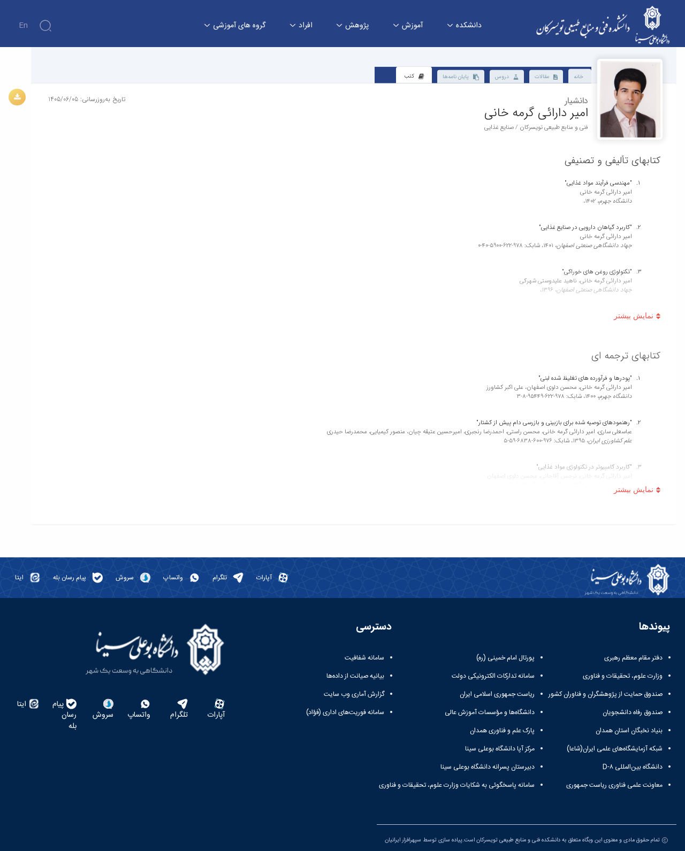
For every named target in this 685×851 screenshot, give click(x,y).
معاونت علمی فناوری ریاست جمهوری (614, 785)
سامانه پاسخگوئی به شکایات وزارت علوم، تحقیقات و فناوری (457, 785)
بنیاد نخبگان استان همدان (629, 730)
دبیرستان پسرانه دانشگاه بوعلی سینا (487, 767)
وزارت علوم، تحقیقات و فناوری (623, 676)
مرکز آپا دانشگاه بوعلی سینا (500, 748)
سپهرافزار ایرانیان (403, 840)
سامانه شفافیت (364, 658)
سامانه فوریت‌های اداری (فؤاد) (345, 712)
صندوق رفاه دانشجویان (633, 712)
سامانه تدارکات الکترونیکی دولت (493, 676)
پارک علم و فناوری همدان (502, 730)
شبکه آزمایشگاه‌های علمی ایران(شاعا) (615, 748)
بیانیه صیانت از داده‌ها (355, 676)
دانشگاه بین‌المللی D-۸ (633, 767)
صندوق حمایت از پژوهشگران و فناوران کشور (606, 694)
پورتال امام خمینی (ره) (505, 658)
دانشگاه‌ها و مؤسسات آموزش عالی (490, 712)
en (23, 25)
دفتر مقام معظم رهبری (633, 658)
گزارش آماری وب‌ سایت (354, 694)
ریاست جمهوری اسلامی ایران (497, 694)
